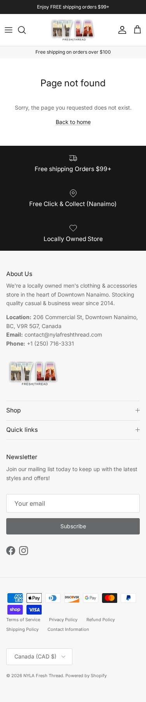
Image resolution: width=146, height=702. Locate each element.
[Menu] (8, 29)
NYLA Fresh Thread (43, 675)
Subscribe (73, 526)
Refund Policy (100, 619)
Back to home (73, 122)
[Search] (25, 29)
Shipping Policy (22, 629)
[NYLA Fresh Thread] (73, 30)
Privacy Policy (63, 619)
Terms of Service (23, 619)
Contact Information (68, 629)
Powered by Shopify (86, 675)
